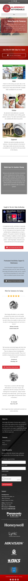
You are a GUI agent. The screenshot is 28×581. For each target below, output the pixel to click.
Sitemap (20, 576)
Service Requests (6, 440)
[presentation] (11, 479)
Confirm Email (5, 471)
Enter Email (4, 465)
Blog (3, 442)
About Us (4, 444)
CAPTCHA (4, 475)
